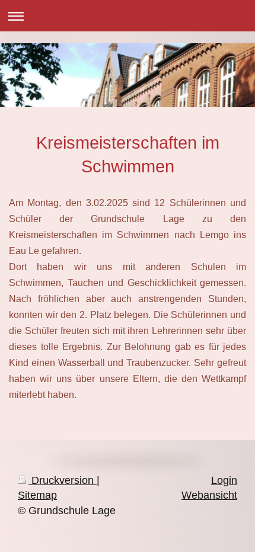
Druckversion (62, 480)
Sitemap (37, 495)
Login (224, 480)
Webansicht (209, 495)
